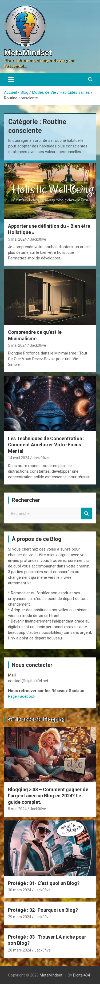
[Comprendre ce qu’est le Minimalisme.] (50, 297)
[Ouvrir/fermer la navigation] (11, 79)
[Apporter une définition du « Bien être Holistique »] (50, 191)
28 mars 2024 (19, 950)
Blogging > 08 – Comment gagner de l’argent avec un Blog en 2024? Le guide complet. (48, 796)
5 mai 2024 (17, 239)
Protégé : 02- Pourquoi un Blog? (43, 910)
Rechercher (86, 514)
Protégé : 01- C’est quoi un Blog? (43, 883)
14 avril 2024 (18, 458)
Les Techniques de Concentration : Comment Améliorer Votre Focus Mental (46, 445)
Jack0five (38, 239)
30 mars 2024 (19, 890)
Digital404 (81, 975)
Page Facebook (21, 696)
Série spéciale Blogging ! (38, 719)
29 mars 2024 (19, 917)
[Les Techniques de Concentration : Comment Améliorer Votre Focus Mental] (50, 403)
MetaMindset (28, 52)
